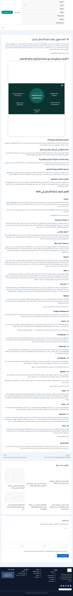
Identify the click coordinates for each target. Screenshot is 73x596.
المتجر (62, 5)
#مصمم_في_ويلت (20, 575)
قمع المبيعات (35, 398)
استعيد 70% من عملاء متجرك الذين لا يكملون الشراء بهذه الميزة (37, 484)
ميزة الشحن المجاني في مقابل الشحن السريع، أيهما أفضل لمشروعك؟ (38, 506)
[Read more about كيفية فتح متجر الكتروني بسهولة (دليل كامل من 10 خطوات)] (58, 473)
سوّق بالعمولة (36, 571)
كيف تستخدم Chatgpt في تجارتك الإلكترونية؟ (18, 291)
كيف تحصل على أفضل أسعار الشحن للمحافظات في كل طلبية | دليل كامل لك (59, 506)
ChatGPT (66, 287)
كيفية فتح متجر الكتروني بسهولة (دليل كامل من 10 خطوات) (59, 482)
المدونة (62, 19)
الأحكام (37, 575)
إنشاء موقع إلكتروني (15, 202)
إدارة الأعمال (54, 223)
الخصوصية (37, 577)
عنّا (53, 574)
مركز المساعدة (21, 573)
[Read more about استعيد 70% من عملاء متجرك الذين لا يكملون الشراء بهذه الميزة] (36, 475)
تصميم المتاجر (50, 575)
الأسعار (52, 579)
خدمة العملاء (9, 172)
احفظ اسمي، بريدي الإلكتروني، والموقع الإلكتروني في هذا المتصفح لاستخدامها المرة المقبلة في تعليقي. (45, 551)
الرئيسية (61, 2)
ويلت (43, 202)
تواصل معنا (51, 581)
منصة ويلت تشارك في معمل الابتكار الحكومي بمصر (16, 486)
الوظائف (37, 569)
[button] (7, 12)
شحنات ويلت (51, 577)
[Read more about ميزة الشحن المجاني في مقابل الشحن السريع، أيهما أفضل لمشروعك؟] (36, 497)
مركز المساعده (60, 23)
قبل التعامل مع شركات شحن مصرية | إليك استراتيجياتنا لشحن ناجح (16, 506)
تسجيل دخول (17, 12)
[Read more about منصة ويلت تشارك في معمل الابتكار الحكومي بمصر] (14, 476)
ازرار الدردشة (60, 16)
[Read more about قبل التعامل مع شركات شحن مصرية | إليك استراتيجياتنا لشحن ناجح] (14, 497)
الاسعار (62, 9)
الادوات (62, 12)
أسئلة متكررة (36, 573)
